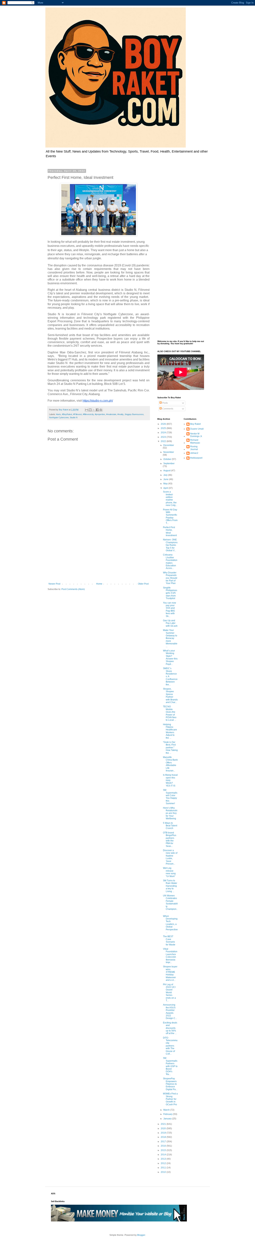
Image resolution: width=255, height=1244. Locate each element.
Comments (167, 408)
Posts (165, 403)
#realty (120, 414)
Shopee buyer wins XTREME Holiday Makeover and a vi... (170, 973)
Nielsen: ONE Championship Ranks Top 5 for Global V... (170, 545)
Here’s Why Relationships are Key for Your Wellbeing (170, 813)
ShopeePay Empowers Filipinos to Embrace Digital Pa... (170, 1084)
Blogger (141, 1235)
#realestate (111, 414)
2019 (164, 1132)
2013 (164, 1159)
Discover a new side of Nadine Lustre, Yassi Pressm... (170, 857)
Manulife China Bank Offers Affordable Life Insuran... (170, 764)
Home (99, 584)
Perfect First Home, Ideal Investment (170, 531)
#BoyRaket (67, 414)
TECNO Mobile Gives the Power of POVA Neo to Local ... (169, 713)
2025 (164, 428)
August (167, 470)
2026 (164, 424)
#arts (58, 414)
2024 (164, 432)
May (165, 483)
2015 (164, 1150)
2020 (164, 1128)
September (169, 463)
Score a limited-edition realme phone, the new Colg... (170, 498)
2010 (164, 1172)
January (167, 1118)
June (166, 479)
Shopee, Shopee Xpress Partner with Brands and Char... (170, 696)
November (168, 452)
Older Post (143, 584)
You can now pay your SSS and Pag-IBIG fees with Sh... (169, 610)
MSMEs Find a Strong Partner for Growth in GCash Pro (170, 1099)
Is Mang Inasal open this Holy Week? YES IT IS (170, 780)
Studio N (73, 417)
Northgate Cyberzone (59, 417)
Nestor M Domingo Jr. (196, 435)
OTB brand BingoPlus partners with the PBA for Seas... (169, 839)
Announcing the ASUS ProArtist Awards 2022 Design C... (170, 1012)
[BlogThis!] (90, 410)
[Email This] (86, 410)
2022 (164, 441)
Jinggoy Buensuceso (134, 414)
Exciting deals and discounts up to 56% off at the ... (170, 1028)
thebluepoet (196, 458)
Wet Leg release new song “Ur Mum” (169, 872)
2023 (164, 437)
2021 (164, 1124)
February (168, 1114)
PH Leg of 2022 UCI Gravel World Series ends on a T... (169, 992)
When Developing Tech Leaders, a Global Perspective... (170, 924)
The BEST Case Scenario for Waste (169, 940)
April (166, 488)
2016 (164, 1146)
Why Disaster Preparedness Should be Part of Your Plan (170, 578)
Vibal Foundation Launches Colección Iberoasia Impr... (170, 956)
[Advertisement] (99, 552)
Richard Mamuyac (195, 441)
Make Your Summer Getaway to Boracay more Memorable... (170, 638)
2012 (164, 1163)
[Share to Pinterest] (101, 410)
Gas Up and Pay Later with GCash (170, 623)
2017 (164, 1141)
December (168, 445)
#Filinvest (77, 414)
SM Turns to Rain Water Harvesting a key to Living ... (170, 886)
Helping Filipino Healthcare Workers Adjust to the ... (170, 731)
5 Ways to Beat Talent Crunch (170, 826)
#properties (100, 414)
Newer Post (54, 584)
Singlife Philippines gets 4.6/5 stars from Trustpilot (170, 593)
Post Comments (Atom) (73, 589)
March (166, 1110)
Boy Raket (195, 424)
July (165, 475)
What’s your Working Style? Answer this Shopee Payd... (170, 657)
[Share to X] (94, 410)
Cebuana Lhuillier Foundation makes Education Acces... (170, 561)
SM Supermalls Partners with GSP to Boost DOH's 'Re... (170, 1066)
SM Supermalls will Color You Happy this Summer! (170, 797)
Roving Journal (194, 447)
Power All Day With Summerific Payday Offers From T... (170, 516)
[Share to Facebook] (97, 410)
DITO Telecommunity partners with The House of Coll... (170, 1045)
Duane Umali (197, 429)
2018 (164, 1137)
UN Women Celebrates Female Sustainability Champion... (170, 903)
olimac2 (194, 453)
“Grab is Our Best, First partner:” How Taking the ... (170, 747)
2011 (164, 1167)
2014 (164, 1154)
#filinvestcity (88, 414)
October (167, 459)
